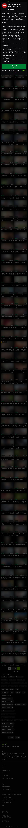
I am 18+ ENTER (14, 66)
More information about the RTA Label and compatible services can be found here (13, 40)
